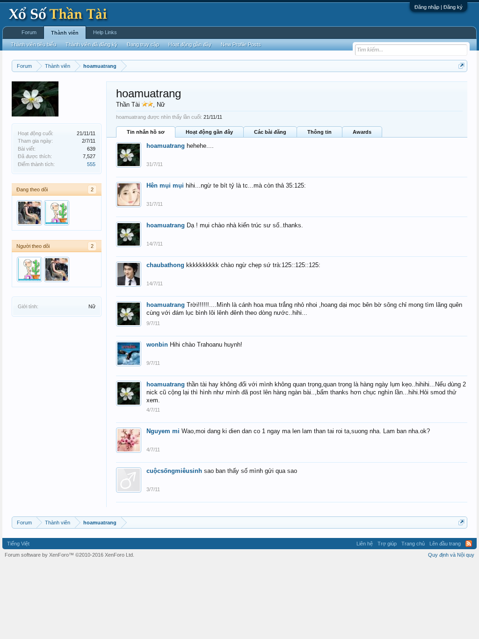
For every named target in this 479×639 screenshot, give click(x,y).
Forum (29, 32)
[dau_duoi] (29, 212)
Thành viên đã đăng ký (91, 44)
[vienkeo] (56, 212)
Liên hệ (364, 543)
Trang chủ (413, 543)
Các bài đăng (270, 132)
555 (91, 164)
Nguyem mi (163, 431)
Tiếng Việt (18, 543)
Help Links (105, 32)
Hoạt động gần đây (209, 132)
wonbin (157, 344)
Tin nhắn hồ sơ (146, 132)
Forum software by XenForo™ (69, 555)
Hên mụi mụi (165, 185)
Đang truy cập (143, 44)
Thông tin (319, 132)
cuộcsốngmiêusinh (174, 470)
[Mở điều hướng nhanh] (461, 66)
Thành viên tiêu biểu (33, 44)
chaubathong (165, 265)
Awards (362, 132)
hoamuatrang (165, 145)
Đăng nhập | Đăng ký (438, 7)
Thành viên (65, 33)
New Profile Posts (241, 44)
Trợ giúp (387, 543)
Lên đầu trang (445, 543)
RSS (468, 543)
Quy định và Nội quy (451, 555)
